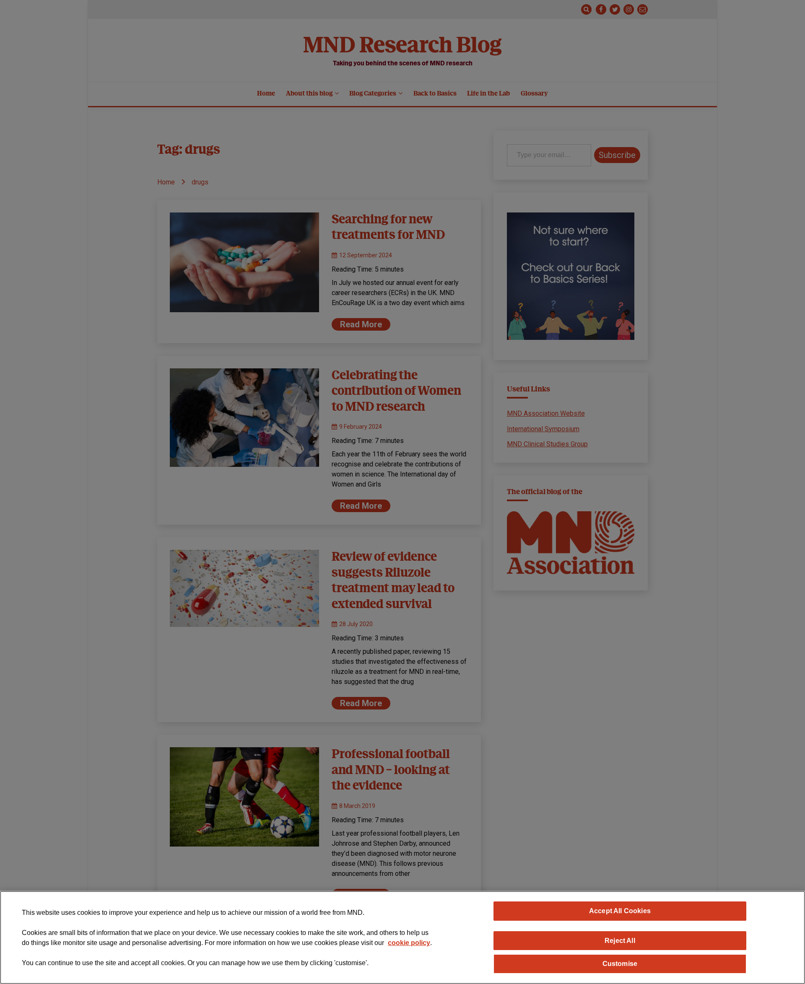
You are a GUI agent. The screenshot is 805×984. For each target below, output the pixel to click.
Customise (619, 963)
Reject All (620, 940)
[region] (402, 937)
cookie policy (409, 942)
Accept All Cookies (620, 910)
